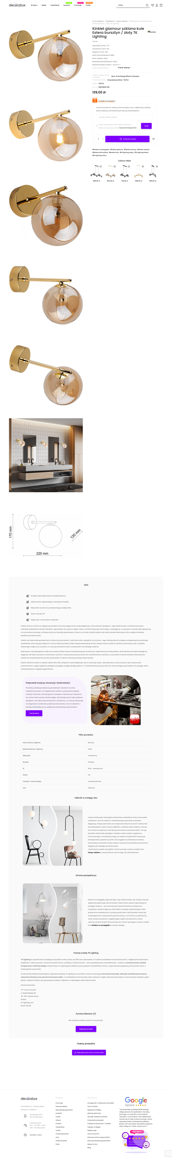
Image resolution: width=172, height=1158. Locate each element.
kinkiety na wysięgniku (101, 925)
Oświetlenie (60, 1127)
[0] (161, 5)
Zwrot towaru (92, 1106)
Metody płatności (94, 1113)
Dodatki (59, 1113)
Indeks (94, 84)
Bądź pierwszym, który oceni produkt (90, 1053)
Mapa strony (92, 1144)
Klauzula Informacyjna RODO (128, 128)
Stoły (58, 1144)
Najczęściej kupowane (64, 1110)
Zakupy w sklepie (93, 1127)
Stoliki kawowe (61, 1141)
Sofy (57, 1137)
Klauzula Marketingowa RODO (98, 1141)
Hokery (58, 1120)
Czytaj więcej (34, 713)
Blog (89, 1148)
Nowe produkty (61, 1106)
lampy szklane (94, 852)
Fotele (58, 1117)
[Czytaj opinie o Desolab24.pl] (136, 1102)
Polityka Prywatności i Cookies (99, 1124)
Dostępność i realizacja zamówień (100, 1103)
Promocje (59, 1103)
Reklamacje (91, 1130)
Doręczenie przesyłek (95, 1120)
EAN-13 (94, 87)
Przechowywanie (62, 1134)
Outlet (58, 1130)
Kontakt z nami (36, 1135)
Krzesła (58, 1124)
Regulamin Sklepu (94, 1110)
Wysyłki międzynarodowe (97, 1117)
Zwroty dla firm (93, 1134)
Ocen (95, 41)
